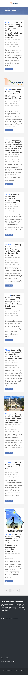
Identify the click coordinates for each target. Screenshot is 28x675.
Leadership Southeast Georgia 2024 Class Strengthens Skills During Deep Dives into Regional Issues (13, 302)
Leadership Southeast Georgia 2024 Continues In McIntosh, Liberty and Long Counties (13, 354)
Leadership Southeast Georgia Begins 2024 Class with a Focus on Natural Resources (13, 418)
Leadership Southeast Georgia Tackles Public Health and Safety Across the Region (13, 94)
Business (17, 39)
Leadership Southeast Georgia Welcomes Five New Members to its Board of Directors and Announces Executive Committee (13, 543)
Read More (9, 69)
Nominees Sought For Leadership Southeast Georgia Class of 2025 (13, 198)
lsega (15, 44)
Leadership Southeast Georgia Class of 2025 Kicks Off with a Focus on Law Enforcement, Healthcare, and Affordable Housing (14, 146)
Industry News (8, 41)
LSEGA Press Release (10, 555)
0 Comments (18, 556)
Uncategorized (9, 44)
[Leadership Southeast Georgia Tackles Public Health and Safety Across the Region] (14, 82)
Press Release (13, 42)
